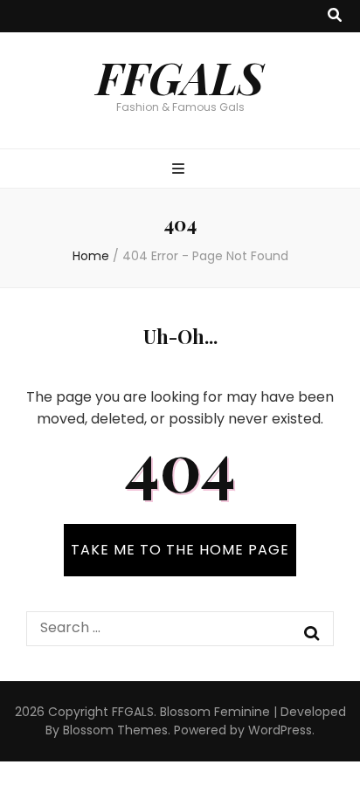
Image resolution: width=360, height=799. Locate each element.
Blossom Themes (115, 730)
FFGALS (180, 77)
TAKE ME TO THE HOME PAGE (180, 550)
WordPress (280, 730)
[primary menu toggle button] (180, 170)
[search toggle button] (335, 16)
